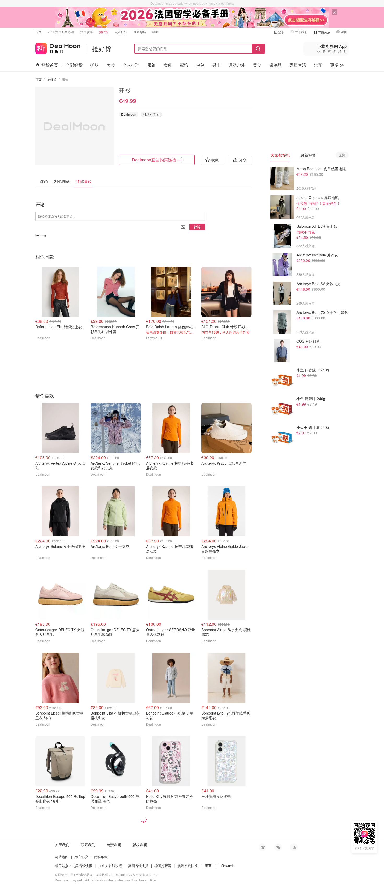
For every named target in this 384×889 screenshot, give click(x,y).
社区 (155, 32)
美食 (257, 65)
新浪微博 (262, 847)
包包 (200, 65)
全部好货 (74, 65)
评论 (197, 226)
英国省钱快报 (138, 865)
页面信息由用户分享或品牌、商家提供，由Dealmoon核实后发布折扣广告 (106, 874)
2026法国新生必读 (61, 32)
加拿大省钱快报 (110, 865)
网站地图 (61, 856)
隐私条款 (101, 856)
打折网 (57, 47)
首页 (38, 32)
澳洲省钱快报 (187, 865)
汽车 (318, 65)
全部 (342, 155)
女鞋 (168, 65)
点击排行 (121, 32)
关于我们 (62, 844)
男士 (216, 65)
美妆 (111, 65)
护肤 (94, 65)
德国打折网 (162, 865)
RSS (294, 847)
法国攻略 (86, 32)
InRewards (227, 865)
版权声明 (139, 844)
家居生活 (297, 65)
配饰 (184, 65)
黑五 (208, 865)
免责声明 (114, 844)
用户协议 (81, 856)
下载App (324, 32)
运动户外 (236, 65)
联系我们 (301, 32)
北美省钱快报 (82, 865)
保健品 (275, 65)
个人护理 (131, 65)
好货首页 (49, 65)
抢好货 (103, 32)
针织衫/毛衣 (151, 114)
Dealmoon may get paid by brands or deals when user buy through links (106, 880)
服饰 (151, 65)
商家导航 (139, 32)
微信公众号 (278, 847)
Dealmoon (128, 114)
